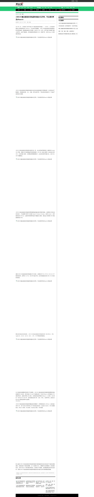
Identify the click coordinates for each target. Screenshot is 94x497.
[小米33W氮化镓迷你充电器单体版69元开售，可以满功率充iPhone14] (20, 482)
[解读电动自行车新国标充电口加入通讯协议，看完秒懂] (30, 482)
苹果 (51, 7)
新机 (45, 7)
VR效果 (72, 9)
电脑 (25, 9)
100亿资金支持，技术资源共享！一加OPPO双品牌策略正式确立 (71, 25)
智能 (71, 7)
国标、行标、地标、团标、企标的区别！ (67, 31)
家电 (74, 7)
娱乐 (25, 7)
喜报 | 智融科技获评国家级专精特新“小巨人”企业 (68, 28)
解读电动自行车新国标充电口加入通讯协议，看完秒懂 (69, 33)
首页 (19, 9)
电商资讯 (63, 9)
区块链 (67, 7)
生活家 (31, 7)
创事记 (43, 9)
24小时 (22, 7)
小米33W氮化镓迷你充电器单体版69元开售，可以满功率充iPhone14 (72, 23)
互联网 (31, 9)
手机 (43, 7)
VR (64, 7)
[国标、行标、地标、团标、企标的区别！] (50, 482)
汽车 (56, 9)
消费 (28, 7)
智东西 (37, 9)
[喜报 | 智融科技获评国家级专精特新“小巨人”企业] (50, 488)
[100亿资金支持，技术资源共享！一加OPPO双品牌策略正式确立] (40, 482)
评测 (48, 7)
